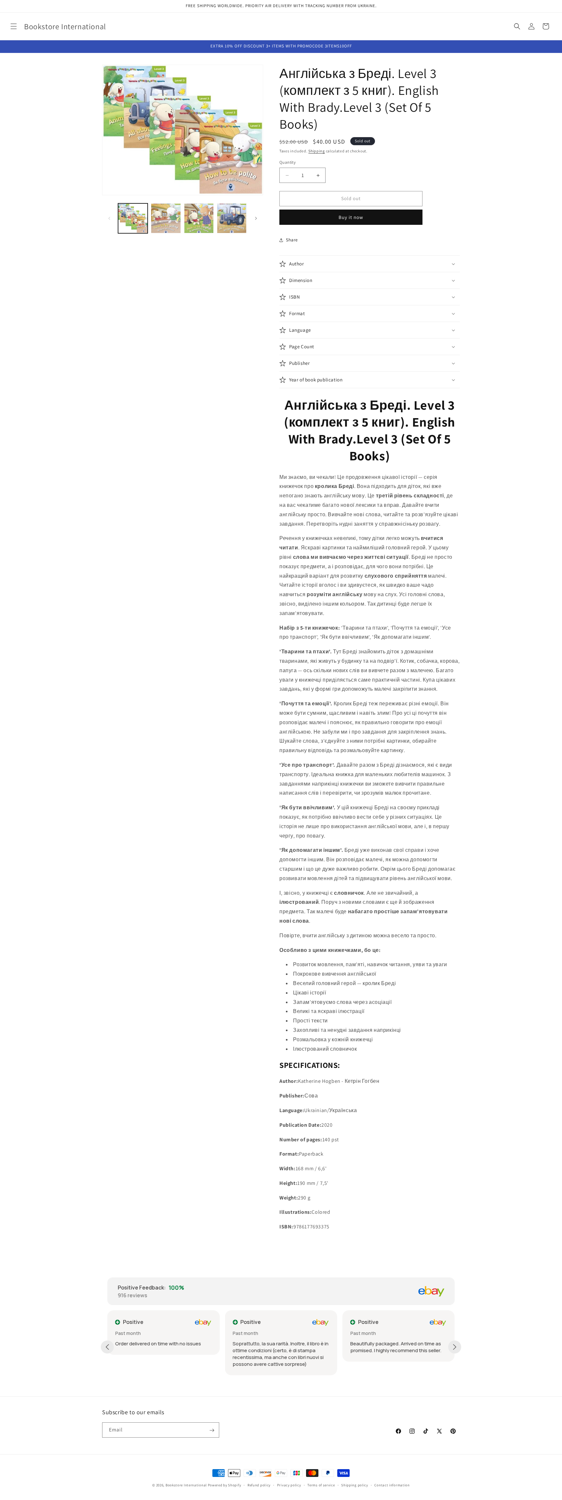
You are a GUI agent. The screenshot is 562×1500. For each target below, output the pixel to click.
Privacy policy (289, 1484)
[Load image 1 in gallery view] (133, 218)
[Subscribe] (212, 1430)
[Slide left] (109, 218)
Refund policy (259, 1484)
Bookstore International (186, 1485)
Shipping (316, 150)
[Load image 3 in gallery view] (199, 218)
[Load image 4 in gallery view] (232, 218)
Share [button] (292, 240)
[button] (14, 26)
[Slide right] (256, 218)
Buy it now (351, 217)
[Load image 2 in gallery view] (166, 218)
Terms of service (321, 1484)
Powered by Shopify (224, 1485)
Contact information (391, 1484)
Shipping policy (354, 1484)
